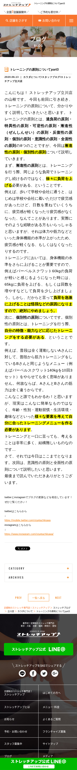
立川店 (11, 611)
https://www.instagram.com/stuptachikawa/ (29, 534)
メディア (48, 756)
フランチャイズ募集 (54, 731)
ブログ (8, 756)
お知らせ (9, 719)
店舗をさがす (18, 20)
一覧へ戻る (38, 598)
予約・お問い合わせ (15, 731)
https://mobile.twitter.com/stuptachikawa (28, 520)
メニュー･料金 (51, 707)
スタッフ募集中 (13, 743)
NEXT (58, 598)
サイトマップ (50, 743)
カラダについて (32, 77)
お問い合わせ (51, 20)
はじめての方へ (52, 693)
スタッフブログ (51, 77)
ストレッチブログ (61, 608)
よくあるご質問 (52, 719)
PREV (18, 598)
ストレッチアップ (18, 693)
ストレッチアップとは (17, 707)
